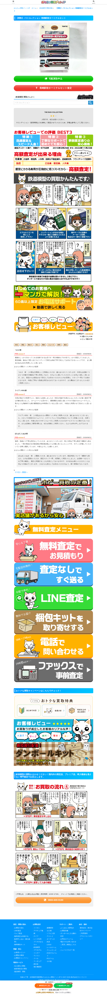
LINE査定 (17, 931)
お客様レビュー (19, 952)
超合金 (36, 964)
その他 (49, 961)
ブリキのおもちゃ (38, 943)
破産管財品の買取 (20, 969)
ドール (36, 958)
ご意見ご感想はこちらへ (68, 946)
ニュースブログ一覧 (67, 950)
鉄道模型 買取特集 (46, 8)
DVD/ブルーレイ (52, 954)
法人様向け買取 (19, 966)
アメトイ (50, 936)
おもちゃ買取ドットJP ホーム (25, 8)
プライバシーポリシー (86, 937)
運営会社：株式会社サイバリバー (86, 929)
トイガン (37, 928)
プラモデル (38, 950)
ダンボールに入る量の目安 (68, 935)
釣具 (48, 942)
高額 (43, 345)
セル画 (49, 931)
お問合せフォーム (66, 939)
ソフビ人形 (51, 933)
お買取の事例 (19, 955)
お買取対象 (64, 931)
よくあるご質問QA (67, 928)
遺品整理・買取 (19, 971)
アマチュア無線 (38, 932)
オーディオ (51, 939)
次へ (20, 472)
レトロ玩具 (38, 939)
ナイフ (36, 936)
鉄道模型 (37, 947)
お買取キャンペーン (21, 958)
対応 (16, 345)
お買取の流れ (19, 928)
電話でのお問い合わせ (68, 942)
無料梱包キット (19, 944)
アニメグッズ (51, 950)
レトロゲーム (51, 947)
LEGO (49, 944)
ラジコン (37, 955)
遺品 (65, 345)
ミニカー (37, 953)
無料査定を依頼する (21, 936)
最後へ (25, 472)
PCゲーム (50, 958)
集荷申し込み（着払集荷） (22, 940)
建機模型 (50, 928)
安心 (37, 345)
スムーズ (51, 345)
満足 (22, 345)
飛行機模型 (38, 967)
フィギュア (38, 961)
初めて (30, 345)
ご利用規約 (84, 933)
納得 (59, 345)
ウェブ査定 (18, 933)
